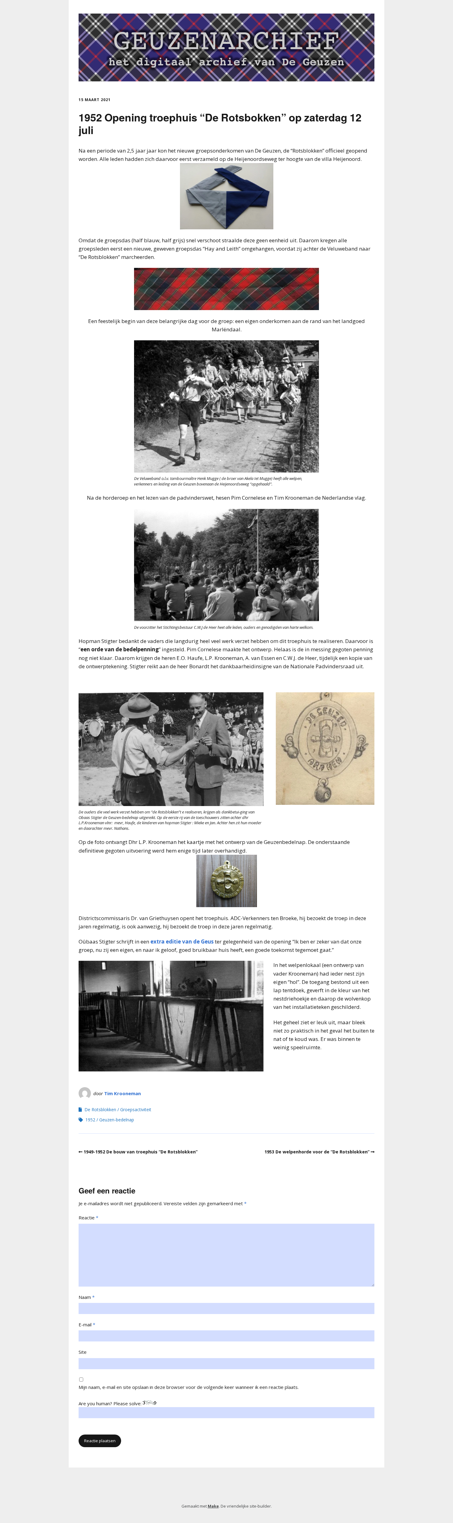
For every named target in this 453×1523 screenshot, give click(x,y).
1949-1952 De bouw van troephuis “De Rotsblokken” (141, 1152)
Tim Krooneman (122, 1093)
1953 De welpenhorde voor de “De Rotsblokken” (316, 1152)
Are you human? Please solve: (111, 1403)
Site (83, 1352)
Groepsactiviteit (135, 1109)
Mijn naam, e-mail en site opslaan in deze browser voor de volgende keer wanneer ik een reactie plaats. (189, 1387)
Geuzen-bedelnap (116, 1120)
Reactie (88, 1217)
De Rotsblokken (100, 1109)
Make (213, 1506)
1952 (90, 1120)
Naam (87, 1297)
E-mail (87, 1324)
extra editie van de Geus (182, 941)
